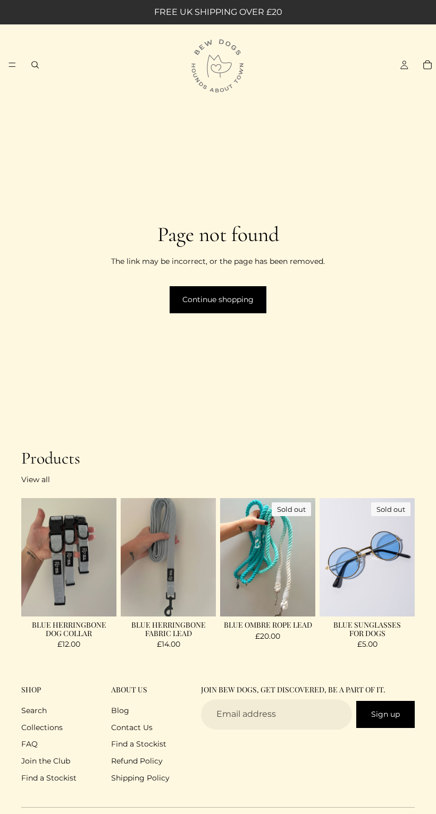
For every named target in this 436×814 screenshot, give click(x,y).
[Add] (199, 600)
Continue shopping (218, 299)
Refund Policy (137, 761)
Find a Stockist (49, 778)
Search (34, 711)
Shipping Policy (140, 778)
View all (35, 479)
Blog (120, 711)
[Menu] (12, 65)
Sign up (385, 714)
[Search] (35, 64)
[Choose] (100, 600)
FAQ (29, 744)
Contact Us (132, 727)
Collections (42, 727)
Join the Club (45, 761)
